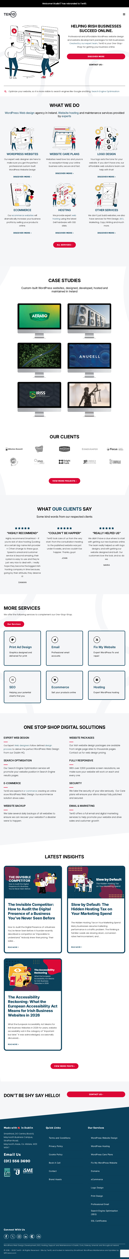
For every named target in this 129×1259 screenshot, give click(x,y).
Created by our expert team (83, 43)
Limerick (95, 1245)
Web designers (21, 745)
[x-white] (12, 1234)
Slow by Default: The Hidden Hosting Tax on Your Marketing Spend (91, 909)
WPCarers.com (10, 1253)
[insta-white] (19, 1234)
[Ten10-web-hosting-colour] (64, 183)
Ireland (116, 1245)
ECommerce (22, 210)
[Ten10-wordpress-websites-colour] (22, 127)
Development (30, 1245)
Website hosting (68, 112)
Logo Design (106, 154)
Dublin (76, 1245)
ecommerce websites (23, 215)
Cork (81, 1245)
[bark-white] (38, 1234)
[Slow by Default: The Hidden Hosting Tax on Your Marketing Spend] (96, 882)
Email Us (12, 1154)
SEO (122, 218)
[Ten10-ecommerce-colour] (22, 183)
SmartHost (78, 1250)
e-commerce (30, 790)
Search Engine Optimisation (105, 91)
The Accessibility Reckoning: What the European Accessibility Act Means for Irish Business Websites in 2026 (32, 1006)
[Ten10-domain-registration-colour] (106, 183)
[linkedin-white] (25, 1234)
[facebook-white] (6, 1234)
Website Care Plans (64, 154)
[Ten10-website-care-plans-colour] (64, 127)
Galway (87, 1245)
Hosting (64, 210)
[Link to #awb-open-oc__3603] (124, 14)
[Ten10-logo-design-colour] (106, 127)
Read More (12, 947)
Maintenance (65, 1245)
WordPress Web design (20, 112)
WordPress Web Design (14, 1245)
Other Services (106, 210)
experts (66, 116)
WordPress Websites (22, 154)
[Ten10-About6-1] (10, 12)
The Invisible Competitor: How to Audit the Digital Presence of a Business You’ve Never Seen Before (31, 911)
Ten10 (49, 1250)
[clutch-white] (32, 1234)
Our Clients (67, 509)
